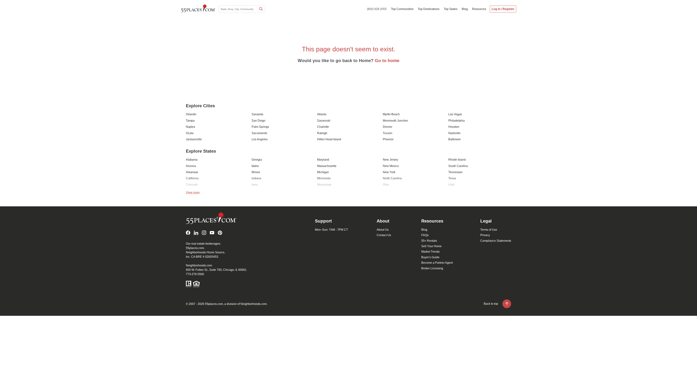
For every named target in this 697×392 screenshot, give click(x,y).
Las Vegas (455, 114)
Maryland (323, 159)
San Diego (258, 120)
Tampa (190, 120)
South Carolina (458, 166)
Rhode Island (457, 159)
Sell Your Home (431, 246)
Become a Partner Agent (437, 262)
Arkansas (192, 172)
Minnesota (324, 178)
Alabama (191, 159)
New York (389, 172)
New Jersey (390, 159)
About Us (383, 229)
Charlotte (323, 126)
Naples (190, 126)
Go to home (387, 60)
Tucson (387, 133)
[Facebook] (188, 232)
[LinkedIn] (196, 232)
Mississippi (324, 184)
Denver (387, 126)
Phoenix (388, 139)
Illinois (256, 172)
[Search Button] (260, 9)
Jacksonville (194, 139)
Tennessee (455, 172)
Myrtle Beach (391, 114)
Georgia (257, 159)
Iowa (255, 184)
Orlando (191, 114)
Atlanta (321, 114)
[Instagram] (204, 232)
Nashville (454, 133)
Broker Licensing (432, 268)
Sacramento (259, 133)
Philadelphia (456, 120)
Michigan (323, 172)
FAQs (425, 235)
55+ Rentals (429, 240)
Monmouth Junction (395, 120)
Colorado (192, 184)
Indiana (256, 178)
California (192, 178)
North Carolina (392, 178)
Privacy (485, 235)
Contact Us (384, 235)
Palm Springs (260, 126)
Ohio (386, 184)
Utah (451, 184)
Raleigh (322, 133)
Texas (452, 178)
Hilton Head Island (329, 139)
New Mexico (391, 166)
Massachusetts (326, 166)
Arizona (191, 166)
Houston (453, 126)
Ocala (189, 133)
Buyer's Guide (430, 257)
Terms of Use (488, 229)
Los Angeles (260, 139)
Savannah (323, 120)
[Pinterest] (220, 232)
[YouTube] (212, 232)
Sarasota (257, 114)
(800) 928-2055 (377, 9)
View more (193, 192)
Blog (424, 229)
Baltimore (454, 139)
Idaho (255, 166)
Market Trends (430, 251)
